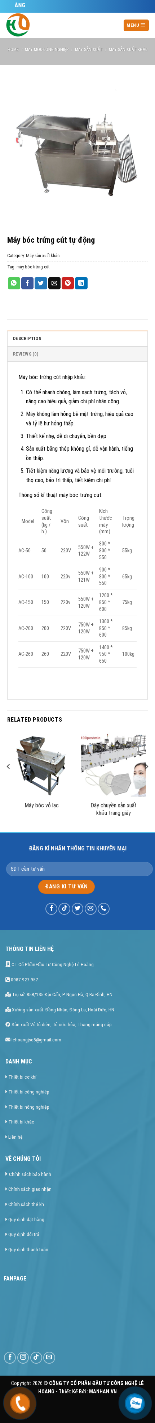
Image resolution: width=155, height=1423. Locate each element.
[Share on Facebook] (27, 283)
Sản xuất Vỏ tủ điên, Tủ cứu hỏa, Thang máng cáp (61, 1024)
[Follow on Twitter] (78, 909)
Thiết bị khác (21, 1122)
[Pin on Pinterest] (68, 283)
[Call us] (104, 909)
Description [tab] (27, 338)
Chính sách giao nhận (30, 1189)
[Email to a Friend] (54, 283)
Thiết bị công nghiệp (28, 1092)
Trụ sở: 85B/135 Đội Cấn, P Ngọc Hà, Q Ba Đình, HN (61, 994)
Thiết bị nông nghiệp (28, 1107)
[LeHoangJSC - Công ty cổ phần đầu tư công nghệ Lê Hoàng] (50, 25)
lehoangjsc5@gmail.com (35, 1039)
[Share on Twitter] (41, 283)
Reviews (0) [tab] (25, 354)
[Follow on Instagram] (23, 1358)
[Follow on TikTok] (64, 909)
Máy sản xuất (89, 49)
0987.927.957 (24, 979)
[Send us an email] (91, 909)
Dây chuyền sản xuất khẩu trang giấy (113, 809)
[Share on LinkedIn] (81, 283)
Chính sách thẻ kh (26, 1204)
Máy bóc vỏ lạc (42, 805)
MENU (133, 25)
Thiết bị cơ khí (22, 1077)
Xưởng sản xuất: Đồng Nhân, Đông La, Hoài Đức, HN (62, 1009)
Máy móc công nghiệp (46, 49)
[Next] (146, 781)
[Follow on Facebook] (51, 909)
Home (13, 49)
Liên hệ (15, 1137)
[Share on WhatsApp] (14, 283)
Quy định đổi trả (23, 1234)
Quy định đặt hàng (26, 1219)
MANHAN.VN (103, 1392)
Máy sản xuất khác (128, 49)
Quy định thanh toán (28, 1249)
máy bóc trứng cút (33, 266)
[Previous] (8, 781)
